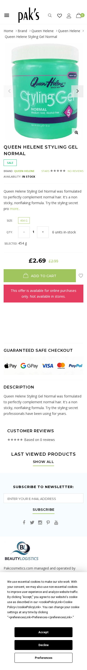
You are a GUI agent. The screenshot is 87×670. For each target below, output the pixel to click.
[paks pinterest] (48, 523)
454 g (24, 220)
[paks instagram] (40, 523)
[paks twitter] (32, 523)
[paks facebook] (24, 523)
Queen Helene (42, 31)
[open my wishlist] (59, 15)
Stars (62, 171)
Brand (22, 31)
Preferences (43, 658)
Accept (43, 632)
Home (8, 31)
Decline (43, 645)
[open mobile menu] (7, 15)
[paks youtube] (56, 523)
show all (43, 462)
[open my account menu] (69, 15)
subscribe (44, 510)
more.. (14, 208)
